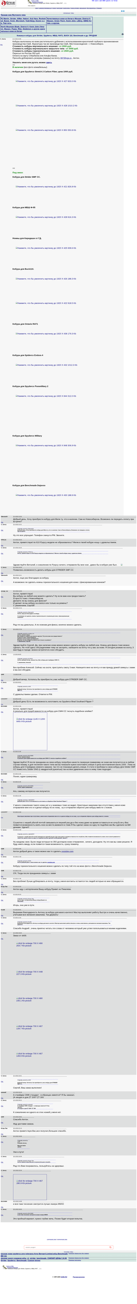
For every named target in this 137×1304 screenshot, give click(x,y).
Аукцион (99, 8)
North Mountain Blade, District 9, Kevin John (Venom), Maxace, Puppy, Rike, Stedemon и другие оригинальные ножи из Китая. (23, 29)
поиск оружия (75, 8)
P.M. (1, 45)
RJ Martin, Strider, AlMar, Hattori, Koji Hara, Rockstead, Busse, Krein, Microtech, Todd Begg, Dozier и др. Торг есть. (23, 21)
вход (36, 8)
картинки (59, 8)
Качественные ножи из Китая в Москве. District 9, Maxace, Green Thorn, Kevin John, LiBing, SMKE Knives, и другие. (69, 21)
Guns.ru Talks (35, 0)
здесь (49, 62)
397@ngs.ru (66, 58)
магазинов (83, 8)
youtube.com (67, 851)
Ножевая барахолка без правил (78, 1253)
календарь (66, 8)
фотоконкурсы (91, 8)
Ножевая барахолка (37, 2)
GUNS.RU (64, 1277)
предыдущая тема (62, 1239)
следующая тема (51, 1239)
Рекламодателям (79, 1277)
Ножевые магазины (74, 1260)
